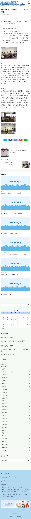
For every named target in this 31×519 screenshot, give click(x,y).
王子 (4, 412)
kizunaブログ (5, 364)
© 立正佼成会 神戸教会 (15, 516)
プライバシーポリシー (14, 477)
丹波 (4, 389)
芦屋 (4, 404)
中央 (4, 424)
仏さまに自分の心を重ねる (9, 354)
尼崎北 (5, 377)
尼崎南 (5, 380)
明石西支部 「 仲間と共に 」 (9, 233)
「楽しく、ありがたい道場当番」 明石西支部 (13, 254)
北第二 (4, 421)
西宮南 (5, 401)
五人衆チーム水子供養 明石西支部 (11, 193)
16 (27, 319)
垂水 (4, 433)
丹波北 (4, 392)
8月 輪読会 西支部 (7, 338)
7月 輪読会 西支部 (7, 346)
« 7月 (2, 329)
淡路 (4, 450)
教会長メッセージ (8, 369)
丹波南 (4, 395)
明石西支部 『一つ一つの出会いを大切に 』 (13, 213)
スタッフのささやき (8, 372)
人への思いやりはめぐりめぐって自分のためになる (14, 342)
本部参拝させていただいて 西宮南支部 (14, 350)
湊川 (4, 427)
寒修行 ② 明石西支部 (9, 274)
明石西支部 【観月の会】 (8, 294)
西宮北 (5, 398)
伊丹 (4, 383)
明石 (4, 441)
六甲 (4, 406)
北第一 (4, 418)
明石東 (5, 444)
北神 (4, 438)
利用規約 (4, 477)
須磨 (4, 430)
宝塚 (4, 386)
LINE (25, 139)
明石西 (12, 14)
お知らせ (5, 374)
